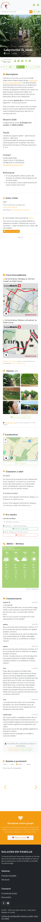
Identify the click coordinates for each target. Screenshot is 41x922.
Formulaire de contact (9, 893)
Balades (14, 46)
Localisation (31, 67)
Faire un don (20, 837)
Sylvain (31, 218)
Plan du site (5, 879)
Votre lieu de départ (9, 518)
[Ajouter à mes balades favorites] (35, 50)
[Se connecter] (34, 5)
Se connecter (14, 749)
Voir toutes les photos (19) (21, 417)
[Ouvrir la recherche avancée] (34, 11)
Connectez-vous (10, 423)
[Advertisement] (20, 255)
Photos (21, 67)
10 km (20, 764)
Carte (13, 67)
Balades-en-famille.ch (10, 361)
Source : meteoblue (32, 589)
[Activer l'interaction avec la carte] (6, 313)
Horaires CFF (21, 535)
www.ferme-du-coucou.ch (12, 165)
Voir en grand (21, 463)
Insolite (14, 53)
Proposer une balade (12, 231)
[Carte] (38, 11)
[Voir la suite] (40, 67)
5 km (12, 764)
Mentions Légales (27, 916)
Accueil (6, 46)
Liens (6, 67)
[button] (29, 440)
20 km (29, 764)
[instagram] (8, 903)
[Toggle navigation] (38, 5)
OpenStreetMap (33, 460)
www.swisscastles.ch (10, 207)
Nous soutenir (6, 897)
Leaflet (25, 460)
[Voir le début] (1, 67)
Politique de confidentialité (10, 916)
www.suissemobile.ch (18, 363)
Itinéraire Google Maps (21, 529)
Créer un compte (26, 749)
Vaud (8, 53)
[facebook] (3, 903)
